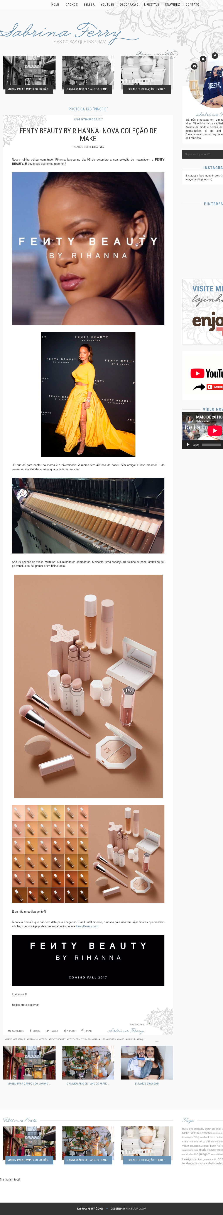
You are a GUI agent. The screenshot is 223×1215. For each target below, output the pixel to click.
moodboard (217, 1141)
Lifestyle (98, 146)
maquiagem (144, 1039)
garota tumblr (210, 1159)
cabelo (210, 1163)
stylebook (206, 1132)
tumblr (185, 1132)
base (9, 1039)
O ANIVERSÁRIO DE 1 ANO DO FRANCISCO (89, 89)
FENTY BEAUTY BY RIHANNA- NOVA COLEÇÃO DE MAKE (88, 135)
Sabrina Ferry (126, 1031)
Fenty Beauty (58, 1039)
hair (219, 1145)
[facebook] (215, 55)
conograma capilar (199, 1146)
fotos (218, 1128)
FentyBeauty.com (87, 926)
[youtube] (194, 66)
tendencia (188, 1163)
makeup (131, 1039)
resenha (194, 1132)
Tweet (54, 1030)
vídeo (185, 1145)
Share (36, 1030)
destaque (20, 1039)
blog (196, 1137)
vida (196, 1150)
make (121, 1039)
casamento (187, 1150)
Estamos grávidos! (147, 1083)
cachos (210, 1128)
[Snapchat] (203, 59)
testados (200, 1163)
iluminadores (108, 1039)
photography (196, 1128)
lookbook (204, 1137)
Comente (18, 1030)
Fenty (44, 1039)
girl (208, 1141)
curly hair (187, 1141)
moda (202, 1149)
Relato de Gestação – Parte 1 (147, 89)
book (213, 1145)
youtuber (211, 1149)
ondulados (187, 1154)
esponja (33, 1039)
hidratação (187, 1137)
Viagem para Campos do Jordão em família (30, 89)
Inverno (214, 1137)
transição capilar (192, 1159)
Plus (72, 1030)
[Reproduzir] (188, 444)
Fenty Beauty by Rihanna (82, 1039)
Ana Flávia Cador (136, 1208)
